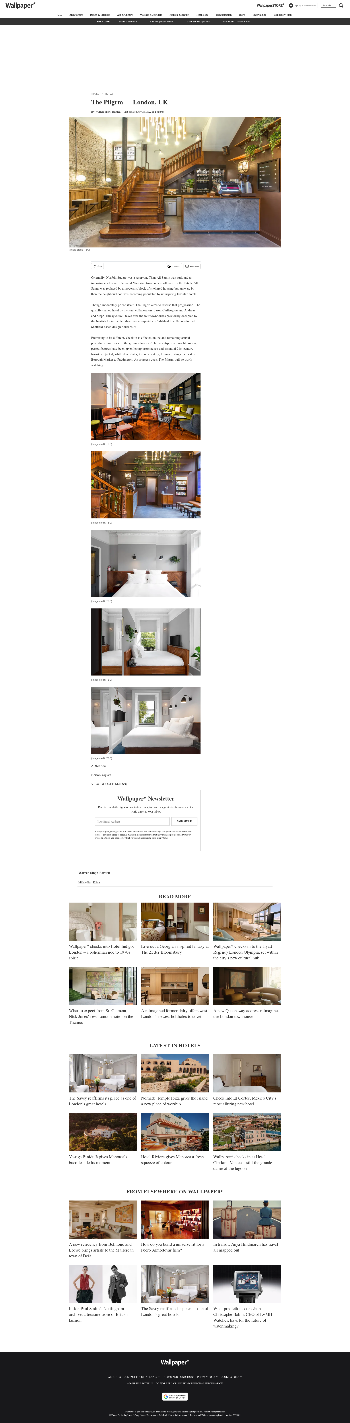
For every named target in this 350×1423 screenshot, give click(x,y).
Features (159, 111)
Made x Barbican (128, 21)
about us (114, 1377)
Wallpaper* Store (283, 15)
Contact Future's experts (142, 1377)
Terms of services (135, 831)
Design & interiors (100, 15)
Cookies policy (231, 1377)
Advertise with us (140, 1383)
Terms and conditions (178, 1377)
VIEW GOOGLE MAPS (107, 784)
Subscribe (326, 5)
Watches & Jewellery (151, 15)
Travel (242, 15)
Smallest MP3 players (198, 21)
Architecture (76, 15)
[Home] (58, 15)
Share (99, 266)
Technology (202, 15)
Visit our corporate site (214, 1411)
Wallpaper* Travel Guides (236, 21)
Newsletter (194, 266)
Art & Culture (125, 15)
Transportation (223, 15)
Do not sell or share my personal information (189, 1383)
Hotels (109, 94)
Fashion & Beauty (179, 15)
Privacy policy (207, 1377)
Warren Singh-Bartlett (107, 111)
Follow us (176, 266)
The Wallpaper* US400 (162, 21)
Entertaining (259, 15)
